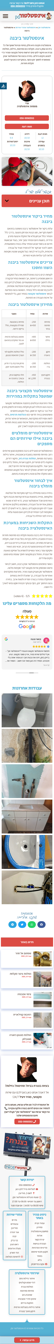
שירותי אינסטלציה (27, 1273)
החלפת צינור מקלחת (20, 973)
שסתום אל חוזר (23, 953)
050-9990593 (18, 6)
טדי (27, 103)
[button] (5, 16)
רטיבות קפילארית (22, 1014)
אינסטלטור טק (44, 27)
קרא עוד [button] (46, 665)
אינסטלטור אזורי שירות (25, 27)
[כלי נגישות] (3, 86)
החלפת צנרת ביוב (27, 458)
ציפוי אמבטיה (24, 994)
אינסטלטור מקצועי (37, 293)
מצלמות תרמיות (18, 414)
